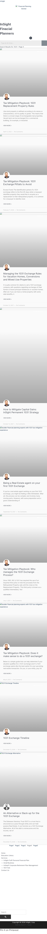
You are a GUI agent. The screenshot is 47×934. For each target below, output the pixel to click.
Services (4, 858)
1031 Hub (6, 868)
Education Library (7, 855)
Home (3, 853)
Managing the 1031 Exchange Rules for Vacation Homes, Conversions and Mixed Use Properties (22, 276)
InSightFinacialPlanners (7, 28)
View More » (7, 125)
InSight (2, 1)
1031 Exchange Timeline (16, 738)
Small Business (8, 863)
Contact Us (5, 870)
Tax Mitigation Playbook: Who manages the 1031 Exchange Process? (19, 572)
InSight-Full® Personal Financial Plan (16, 860)
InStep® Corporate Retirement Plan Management (20, 865)
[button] (31, 38)
